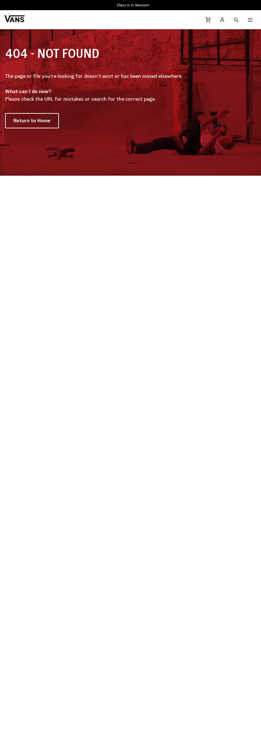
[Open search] (236, 20)
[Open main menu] (250, 20)
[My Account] (222, 20)
